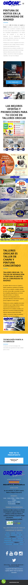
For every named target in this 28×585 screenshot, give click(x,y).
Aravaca (14, 538)
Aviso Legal (7, 565)
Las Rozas (20, 538)
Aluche (22, 542)
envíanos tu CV (17, 517)
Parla (8, 537)
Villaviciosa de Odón (17, 540)
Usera (21, 544)
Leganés (13, 533)
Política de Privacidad (17, 565)
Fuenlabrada (14, 535)
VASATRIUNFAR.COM (14, 582)
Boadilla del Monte (8, 542)
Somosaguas (7, 538)
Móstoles (7, 535)
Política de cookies (14, 566)
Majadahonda (7, 540)
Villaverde (16, 544)
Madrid (8, 533)
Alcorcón (18, 533)
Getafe (21, 535)
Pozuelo (19, 537)
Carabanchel (9, 544)
